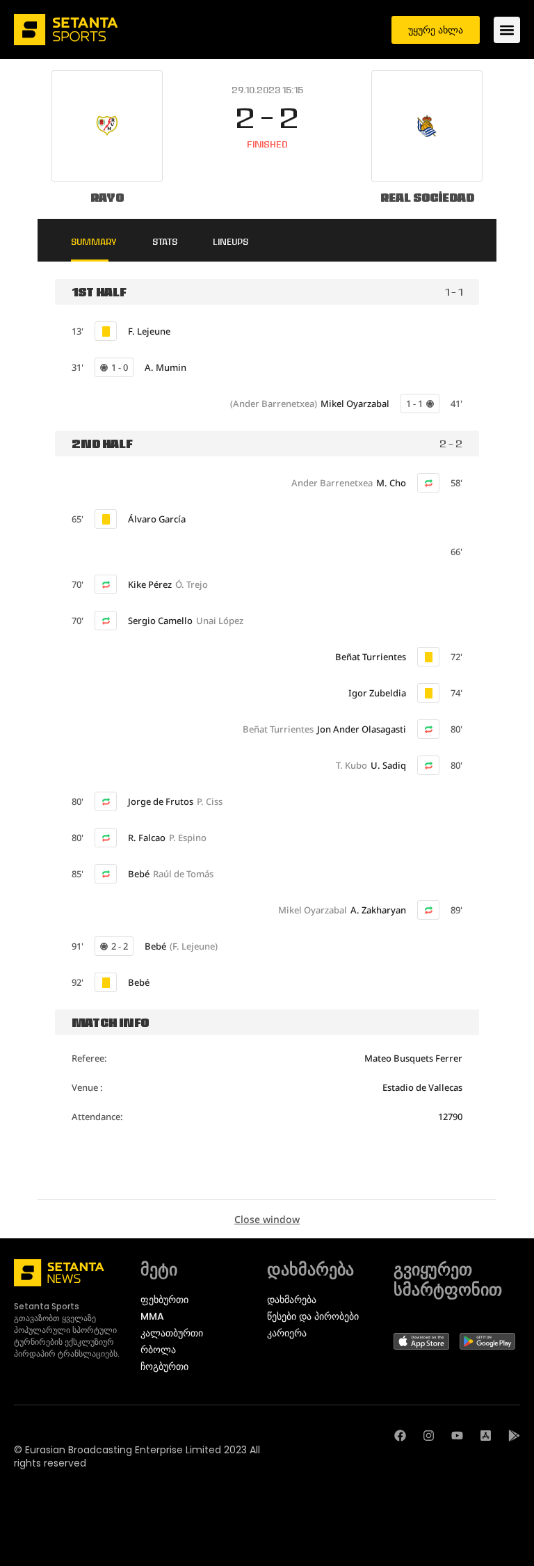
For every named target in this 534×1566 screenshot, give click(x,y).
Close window (267, 1219)
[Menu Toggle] (507, 30)
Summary (94, 241)
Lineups (230, 241)
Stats (164, 241)
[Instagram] (429, 1435)
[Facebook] (400, 1435)
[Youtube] (457, 1435)
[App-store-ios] (486, 1435)
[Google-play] (514, 1435)
